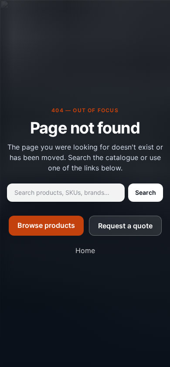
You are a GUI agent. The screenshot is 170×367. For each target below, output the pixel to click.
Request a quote (125, 225)
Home (85, 250)
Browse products (46, 225)
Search (145, 192)
